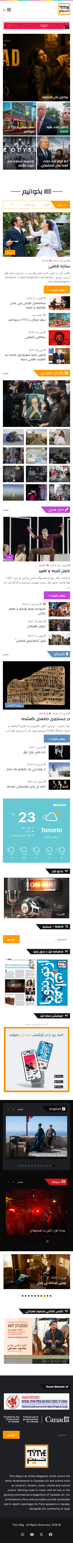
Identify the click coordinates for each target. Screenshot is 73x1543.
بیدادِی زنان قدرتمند (55, 97)
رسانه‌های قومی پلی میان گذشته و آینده (28, 305)
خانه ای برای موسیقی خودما (26, 786)
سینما (57, 1182)
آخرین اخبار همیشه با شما (36, 1024)
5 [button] (41, 1166)
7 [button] (35, 1166)
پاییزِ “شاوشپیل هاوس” (30, 641)
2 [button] (50, 1166)
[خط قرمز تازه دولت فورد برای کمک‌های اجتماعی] (53, 153)
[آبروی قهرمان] (59, 625)
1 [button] (54, 1166)
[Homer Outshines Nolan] (36, 1137)
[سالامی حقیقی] (59, 337)
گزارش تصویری (52, 373)
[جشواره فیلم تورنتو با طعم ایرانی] (59, 609)
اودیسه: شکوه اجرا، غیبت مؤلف (20, 163)
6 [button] (38, 1166)
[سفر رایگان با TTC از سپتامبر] (19, 119)
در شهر (61, 204)
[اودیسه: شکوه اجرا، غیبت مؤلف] (19, 153)
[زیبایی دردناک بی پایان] (37, 1271)
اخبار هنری (56, 510)
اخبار (46, 204)
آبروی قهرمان (36, 626)
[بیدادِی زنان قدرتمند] (36, 67)
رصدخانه (30, 204)
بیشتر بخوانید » (57, 289)
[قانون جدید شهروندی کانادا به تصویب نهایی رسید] (59, 356)
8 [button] (32, 1166)
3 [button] (47, 1166)
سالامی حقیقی (35, 337)
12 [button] (19, 1166)
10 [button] (25, 1166)
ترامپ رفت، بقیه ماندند (57, 129)
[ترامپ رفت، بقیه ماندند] (53, 119)
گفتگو (60, 654)
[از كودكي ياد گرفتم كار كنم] (59, 769)
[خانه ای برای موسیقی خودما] (59, 785)
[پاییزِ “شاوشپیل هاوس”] (59, 639)
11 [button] (22, 1166)
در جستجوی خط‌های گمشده (45, 718)
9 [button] (29, 1166)
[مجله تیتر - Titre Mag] (64, 9)
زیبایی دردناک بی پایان (51, 1283)
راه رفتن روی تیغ (35, 752)
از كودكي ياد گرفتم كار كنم (26, 769)
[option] (36, 102)
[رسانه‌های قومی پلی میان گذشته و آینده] (59, 303)
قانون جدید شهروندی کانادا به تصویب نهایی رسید (25, 357)
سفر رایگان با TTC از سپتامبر (21, 129)
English (55, 1109)
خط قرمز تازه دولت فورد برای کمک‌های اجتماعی (54, 165)
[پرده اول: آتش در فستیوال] (36, 1212)
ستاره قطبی (59, 266)
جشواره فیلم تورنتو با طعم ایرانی (27, 611)
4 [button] (44, 1166)
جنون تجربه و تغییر (54, 570)
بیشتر (6, 373)
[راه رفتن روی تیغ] (59, 752)
